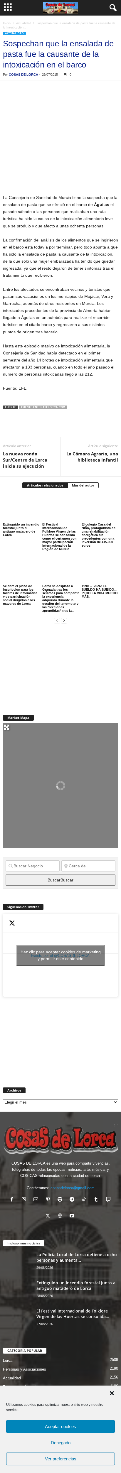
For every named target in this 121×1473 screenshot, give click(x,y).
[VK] (103, 89)
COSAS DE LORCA (23, 74)
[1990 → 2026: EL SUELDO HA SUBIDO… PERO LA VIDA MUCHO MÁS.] (100, 569)
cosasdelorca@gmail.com (73, 1188)
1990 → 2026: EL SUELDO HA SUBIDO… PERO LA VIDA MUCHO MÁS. (100, 591)
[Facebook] (9, 89)
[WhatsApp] (49, 89)
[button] (112, 1393)
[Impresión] (76, 89)
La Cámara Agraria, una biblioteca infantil (92, 457)
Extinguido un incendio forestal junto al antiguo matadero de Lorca (21, 530)
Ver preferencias (60, 1458)
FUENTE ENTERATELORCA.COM (43, 407)
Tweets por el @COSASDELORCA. (61, 955)
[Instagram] (25, 1200)
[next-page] (64, 620)
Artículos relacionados (45, 485)
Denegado (60, 1442)
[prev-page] (57, 620)
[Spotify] (61, 1200)
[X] (22, 89)
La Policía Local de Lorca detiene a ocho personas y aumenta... (76, 1257)
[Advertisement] (47, 665)
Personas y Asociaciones (24, 1369)
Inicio (7, 23)
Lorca (7, 1360)
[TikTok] (85, 1200)
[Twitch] (108, 1200)
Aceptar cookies (60, 1426)
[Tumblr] (97, 1200)
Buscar (60, 880)
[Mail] (37, 1200)
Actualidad (23, 23)
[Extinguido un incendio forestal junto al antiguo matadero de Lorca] (21, 507)
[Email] (90, 89)
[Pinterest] (36, 89)
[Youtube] (72, 1216)
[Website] (61, 1216)
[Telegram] (63, 89)
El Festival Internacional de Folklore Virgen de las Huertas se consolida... (72, 1313)
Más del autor (83, 485)
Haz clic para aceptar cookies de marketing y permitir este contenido (61, 955)
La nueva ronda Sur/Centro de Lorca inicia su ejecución (25, 460)
